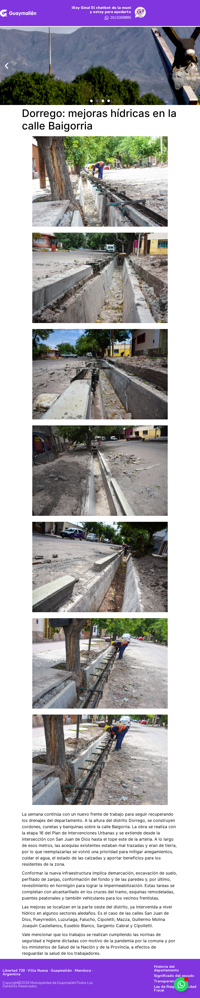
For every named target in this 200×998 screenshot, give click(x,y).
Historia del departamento (166, 968)
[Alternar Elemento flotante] (181, 984)
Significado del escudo (174, 975)
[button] (91, 101)
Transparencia (166, 981)
